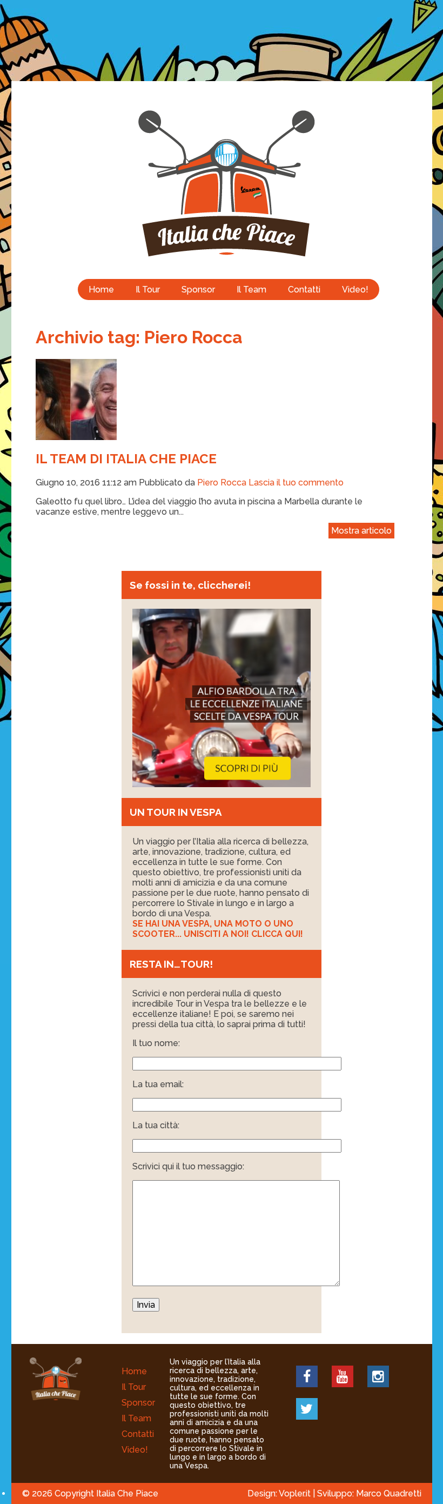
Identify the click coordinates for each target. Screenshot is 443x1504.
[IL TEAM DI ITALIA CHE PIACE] (76, 435)
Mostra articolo (361, 530)
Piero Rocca (221, 482)
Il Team (251, 289)
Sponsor (198, 289)
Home (101, 289)
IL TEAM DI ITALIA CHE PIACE (126, 459)
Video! (355, 289)
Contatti (304, 289)
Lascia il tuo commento (296, 482)
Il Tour (148, 289)
